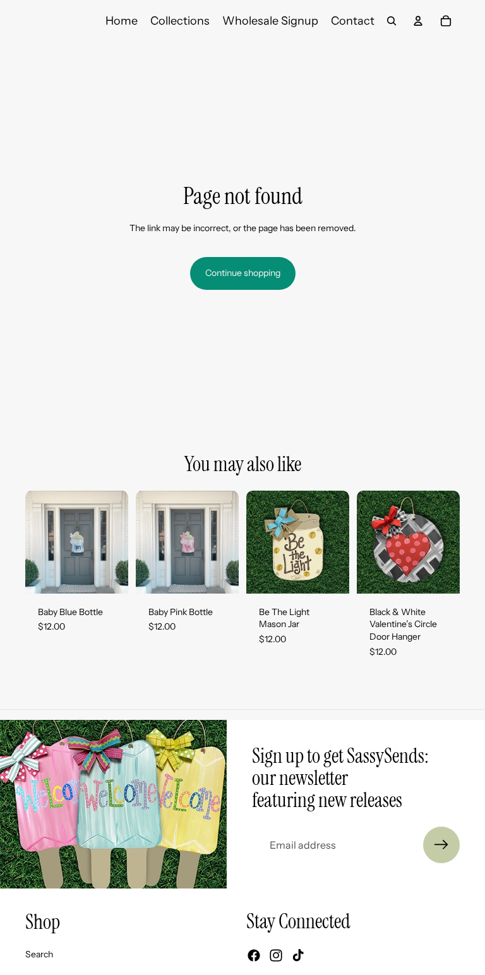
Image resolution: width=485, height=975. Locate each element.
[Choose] (108, 574)
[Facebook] (253, 956)
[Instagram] (276, 956)
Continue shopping (242, 272)
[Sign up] (441, 845)
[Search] (391, 21)
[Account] (418, 21)
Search (39, 954)
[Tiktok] (298, 956)
